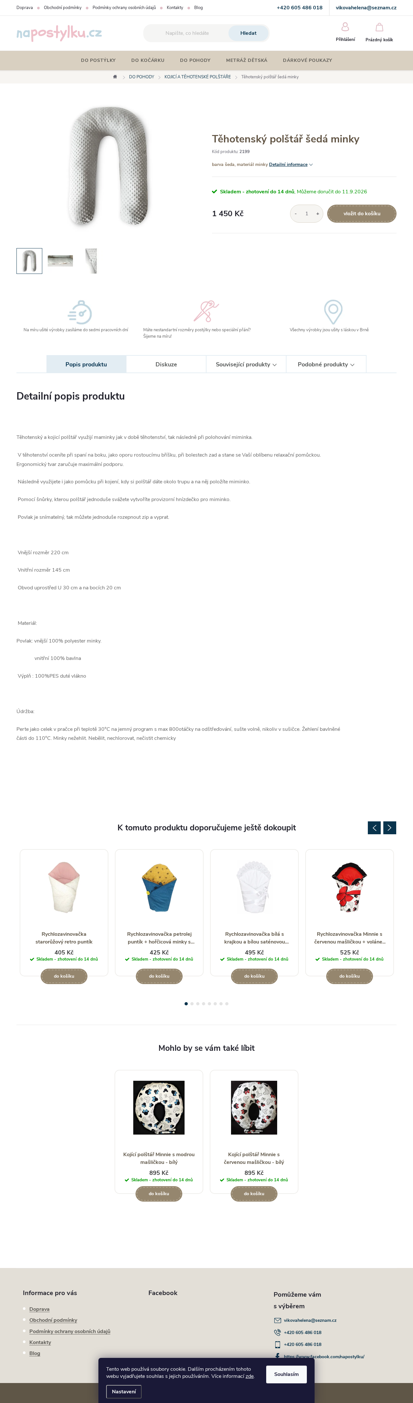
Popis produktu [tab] (86, 364)
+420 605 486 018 (302, 1333)
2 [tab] (192, 1003)
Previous (374, 827)
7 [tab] (221, 1003)
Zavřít (247, 242)
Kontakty (175, 8)
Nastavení (124, 1391)
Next (389, 827)
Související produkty (243, 364)
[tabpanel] (64, 912)
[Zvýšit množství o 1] (317, 213)
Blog (198, 8)
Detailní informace (288, 164)
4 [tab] (203, 1003)
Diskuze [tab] (166, 364)
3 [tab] (197, 1003)
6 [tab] (215, 1003)
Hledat (248, 33)
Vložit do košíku (362, 213)
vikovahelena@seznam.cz (310, 1320)
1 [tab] (186, 1003)
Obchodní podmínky (63, 8)
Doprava (24, 8)
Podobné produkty (323, 364)
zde (250, 1376)
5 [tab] (209, 1003)
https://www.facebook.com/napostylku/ (324, 1357)
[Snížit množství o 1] (295, 213)
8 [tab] (226, 1003)
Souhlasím (286, 1374)
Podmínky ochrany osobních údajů (124, 8)
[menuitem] (98, 61)
